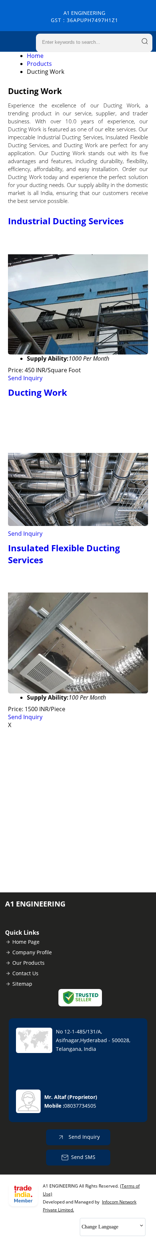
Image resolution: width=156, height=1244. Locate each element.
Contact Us (25, 973)
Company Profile (32, 952)
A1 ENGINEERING (84, 16)
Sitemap (22, 983)
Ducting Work (37, 392)
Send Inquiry (25, 378)
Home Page (26, 941)
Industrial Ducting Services (66, 221)
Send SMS (83, 1157)
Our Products (28, 962)
